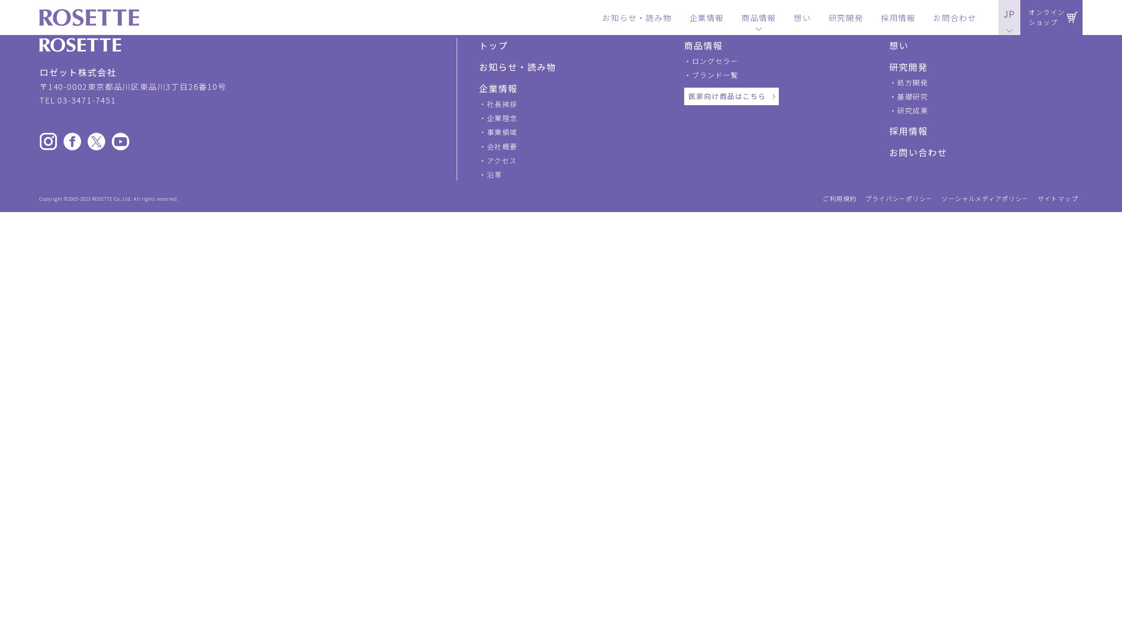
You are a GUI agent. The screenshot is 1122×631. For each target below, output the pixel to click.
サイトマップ (1058, 198)
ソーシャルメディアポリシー (985, 198)
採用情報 (908, 130)
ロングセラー (715, 61)
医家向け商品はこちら (727, 96)
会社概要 (502, 146)
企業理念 (502, 118)
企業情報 (498, 88)
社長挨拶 (502, 104)
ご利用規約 (839, 198)
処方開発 (912, 82)
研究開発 (908, 66)
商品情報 (703, 45)
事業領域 (502, 132)
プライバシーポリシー (899, 198)
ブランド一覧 (715, 75)
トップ (493, 45)
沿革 (494, 174)
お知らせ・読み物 (517, 66)
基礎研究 (912, 96)
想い (899, 45)
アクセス (502, 160)
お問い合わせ (918, 152)
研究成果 (912, 110)
